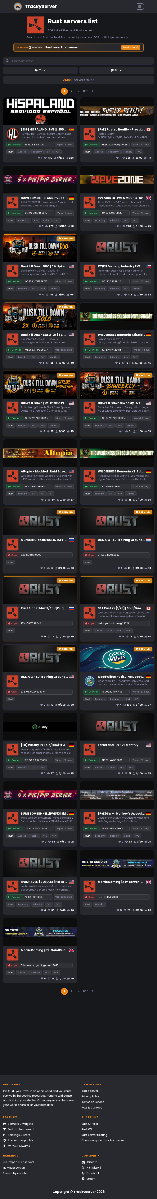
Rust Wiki (87, 1129)
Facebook (93, 1173)
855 (85, 91)
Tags (42, 70)
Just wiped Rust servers (18, 1162)
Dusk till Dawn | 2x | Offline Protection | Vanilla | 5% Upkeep (65, 403)
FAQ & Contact (92, 1107)
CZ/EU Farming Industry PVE (119, 266)
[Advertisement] (78, 1037)
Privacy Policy (91, 1096)
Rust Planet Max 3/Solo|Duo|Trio (45, 608)
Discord (92, 1162)
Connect (16, 144)
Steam (91, 1179)
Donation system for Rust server (103, 1140)
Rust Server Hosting (94, 1135)
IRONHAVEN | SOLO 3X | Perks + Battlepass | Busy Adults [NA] (67, 882)
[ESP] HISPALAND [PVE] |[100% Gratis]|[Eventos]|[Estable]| (65, 129)
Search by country (15, 1173)
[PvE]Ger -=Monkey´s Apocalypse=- (125, 814)
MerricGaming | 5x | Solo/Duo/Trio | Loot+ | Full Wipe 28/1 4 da (67, 950)
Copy (14, 555)
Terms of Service (93, 1102)
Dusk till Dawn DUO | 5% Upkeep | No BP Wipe (54, 266)
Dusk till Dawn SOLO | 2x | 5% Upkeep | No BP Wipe (58, 335)
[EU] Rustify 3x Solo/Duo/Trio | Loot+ (48, 745)
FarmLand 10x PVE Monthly (118, 745)
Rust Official (90, 1124)
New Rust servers (14, 1168)
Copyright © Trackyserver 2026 (78, 1191)
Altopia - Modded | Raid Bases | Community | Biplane (61, 471)
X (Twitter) (93, 1168)
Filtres (119, 70)
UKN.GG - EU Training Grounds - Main (126, 540)
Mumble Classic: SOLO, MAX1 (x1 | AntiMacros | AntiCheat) (65, 540)
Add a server (90, 1091)
